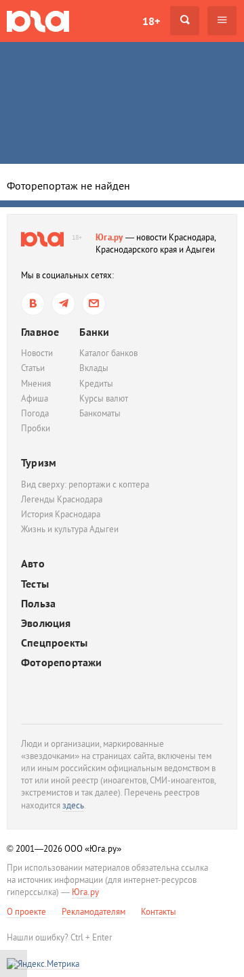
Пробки (35, 428)
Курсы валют (103, 398)
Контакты (158, 911)
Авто (33, 563)
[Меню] (222, 20)
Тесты (35, 584)
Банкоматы (100, 413)
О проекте (26, 911)
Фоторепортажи (61, 662)
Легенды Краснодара (61, 499)
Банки (94, 332)
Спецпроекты (54, 642)
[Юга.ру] (38, 20)
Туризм (38, 462)
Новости (37, 353)
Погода (35, 413)
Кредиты (96, 383)
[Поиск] (184, 20)
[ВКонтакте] (33, 304)
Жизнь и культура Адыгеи (70, 529)
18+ (151, 21)
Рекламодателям (93, 911)
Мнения (36, 383)
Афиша (34, 398)
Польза (38, 603)
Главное (40, 332)
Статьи (33, 368)
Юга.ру (109, 237)
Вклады (93, 368)
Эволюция (46, 623)
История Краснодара (60, 514)
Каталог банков (108, 353)
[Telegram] (63, 304)
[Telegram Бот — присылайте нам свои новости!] (94, 304)
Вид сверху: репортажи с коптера (85, 484)
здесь (73, 805)
